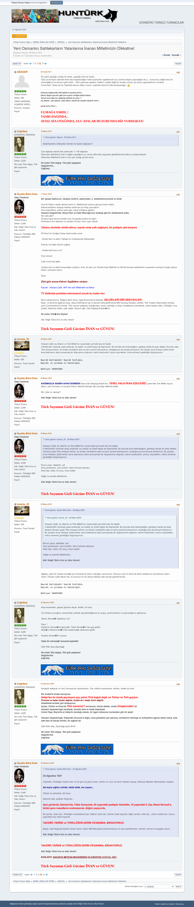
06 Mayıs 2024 (46, 378)
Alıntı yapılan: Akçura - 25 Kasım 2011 (60, 137)
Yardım (157, 904)
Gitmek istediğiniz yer (133, 886)
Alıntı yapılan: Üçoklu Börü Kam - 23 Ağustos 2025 (66, 769)
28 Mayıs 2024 (46, 504)
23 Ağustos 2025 (47, 763)
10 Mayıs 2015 (46, 131)
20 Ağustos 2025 (47, 602)
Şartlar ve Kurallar (167, 904)
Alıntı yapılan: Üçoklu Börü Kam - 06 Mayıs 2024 (65, 510)
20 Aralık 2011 (46, 72)
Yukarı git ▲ (180, 904)
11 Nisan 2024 (46, 194)
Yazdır (178, 63)
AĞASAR (22, 71)
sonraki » (176, 55)
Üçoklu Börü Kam (27, 194)
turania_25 (23, 339)
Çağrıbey (22, 131)
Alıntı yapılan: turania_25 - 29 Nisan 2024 (62, 439)
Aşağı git (17, 63)
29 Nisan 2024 (46, 339)
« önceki (166, 55)
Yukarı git (17, 874)
